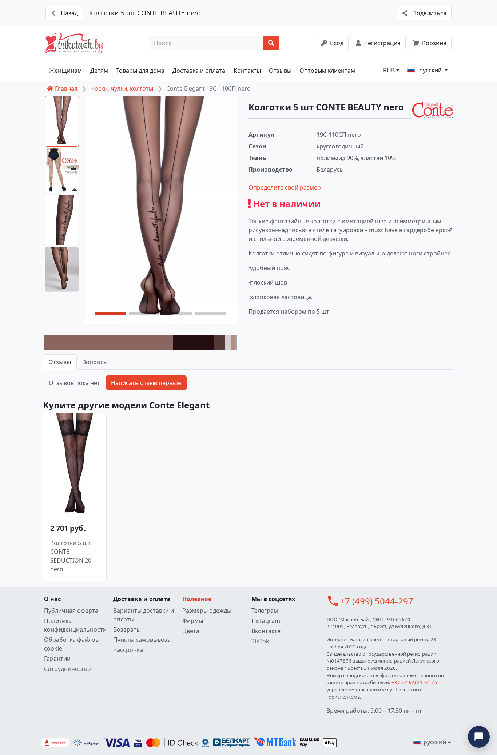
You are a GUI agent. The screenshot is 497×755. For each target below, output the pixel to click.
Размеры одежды (206, 611)
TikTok (260, 641)
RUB (389, 70)
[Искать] (271, 43)
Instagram (265, 621)
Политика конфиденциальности (75, 625)
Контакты (247, 71)
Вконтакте (266, 631)
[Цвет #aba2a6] (236, 342)
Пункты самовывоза (142, 640)
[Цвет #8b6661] (108, 342)
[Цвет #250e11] (193, 342)
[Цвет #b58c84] (233, 342)
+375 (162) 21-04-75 (414, 682)
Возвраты (127, 629)
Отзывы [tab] (59, 362)
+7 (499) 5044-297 (376, 601)
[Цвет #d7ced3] (228, 342)
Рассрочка (128, 650)
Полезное (196, 599)
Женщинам (65, 71)
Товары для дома (140, 71)
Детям (99, 71)
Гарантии (57, 659)
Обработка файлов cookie (71, 644)
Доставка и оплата (198, 71)
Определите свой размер (285, 187)
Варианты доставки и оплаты (143, 615)
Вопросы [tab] (95, 362)
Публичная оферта (71, 611)
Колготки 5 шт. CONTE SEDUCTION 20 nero (71, 556)
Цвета (190, 631)
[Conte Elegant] (432, 110)
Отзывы (280, 71)
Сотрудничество (67, 669)
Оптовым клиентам (327, 71)
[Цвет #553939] (219, 342)
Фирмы (192, 621)
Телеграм (264, 611)
